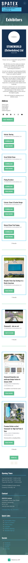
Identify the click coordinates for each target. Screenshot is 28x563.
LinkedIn (7, 547)
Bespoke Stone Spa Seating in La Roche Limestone (13, 281)
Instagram (7, 545)
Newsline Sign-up (9, 530)
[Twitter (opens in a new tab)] (14, 114)
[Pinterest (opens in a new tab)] (10, 114)
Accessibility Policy (10, 520)
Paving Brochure (9, 179)
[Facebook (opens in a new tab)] (7, 114)
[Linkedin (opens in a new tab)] (3, 114)
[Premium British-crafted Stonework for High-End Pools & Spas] (14, 424)
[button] (24, 3)
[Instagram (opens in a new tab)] (18, 114)
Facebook (7, 543)
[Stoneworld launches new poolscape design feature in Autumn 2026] (14, 374)
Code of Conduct (9, 522)
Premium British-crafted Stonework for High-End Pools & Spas (13, 428)
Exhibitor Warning (9, 528)
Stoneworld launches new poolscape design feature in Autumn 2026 (12, 379)
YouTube (7, 549)
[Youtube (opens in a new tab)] (22, 114)
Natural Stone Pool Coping (11, 225)
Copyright (7, 526)
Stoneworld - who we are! (11, 326)
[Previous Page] (12, 463)
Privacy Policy (9, 524)
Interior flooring (8, 134)
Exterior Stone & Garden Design (13, 202)
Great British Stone (9, 157)
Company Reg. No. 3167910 (10, 509)
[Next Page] (15, 463)
